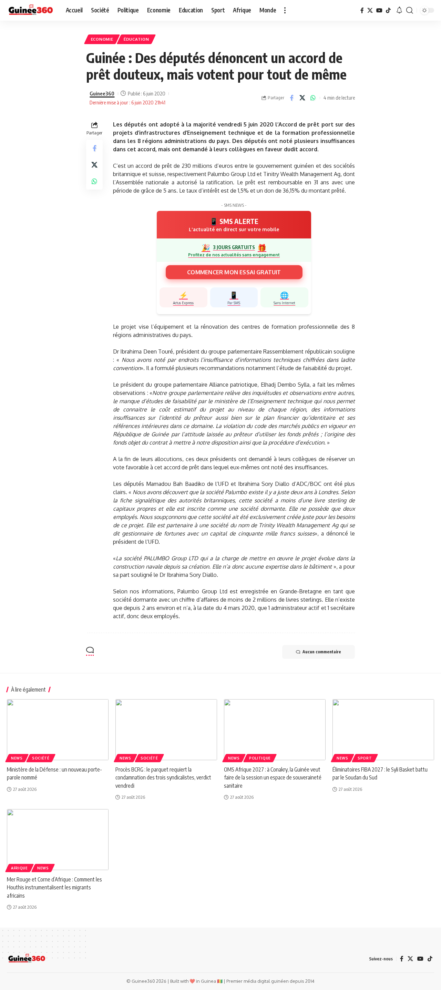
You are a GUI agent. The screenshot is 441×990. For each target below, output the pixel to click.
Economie (102, 39)
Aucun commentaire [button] (321, 651)
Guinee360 (102, 93)
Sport (365, 758)
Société (41, 758)
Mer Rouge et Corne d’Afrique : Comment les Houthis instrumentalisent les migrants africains (54, 887)
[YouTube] (379, 10)
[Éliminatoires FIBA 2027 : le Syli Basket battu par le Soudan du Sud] (383, 729)
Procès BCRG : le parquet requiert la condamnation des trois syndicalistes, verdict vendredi (163, 777)
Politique (260, 758)
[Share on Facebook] (291, 97)
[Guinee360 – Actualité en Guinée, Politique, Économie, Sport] (27, 958)
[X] (370, 10)
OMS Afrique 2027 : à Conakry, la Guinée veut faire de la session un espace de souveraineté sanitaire (272, 777)
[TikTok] (388, 10)
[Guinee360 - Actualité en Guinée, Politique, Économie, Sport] (31, 10)
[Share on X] (302, 97)
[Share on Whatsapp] (313, 97)
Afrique (19, 868)
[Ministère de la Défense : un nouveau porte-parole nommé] (58, 729)
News (17, 758)
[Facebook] (362, 10)
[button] (285, 10)
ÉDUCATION (136, 39)
